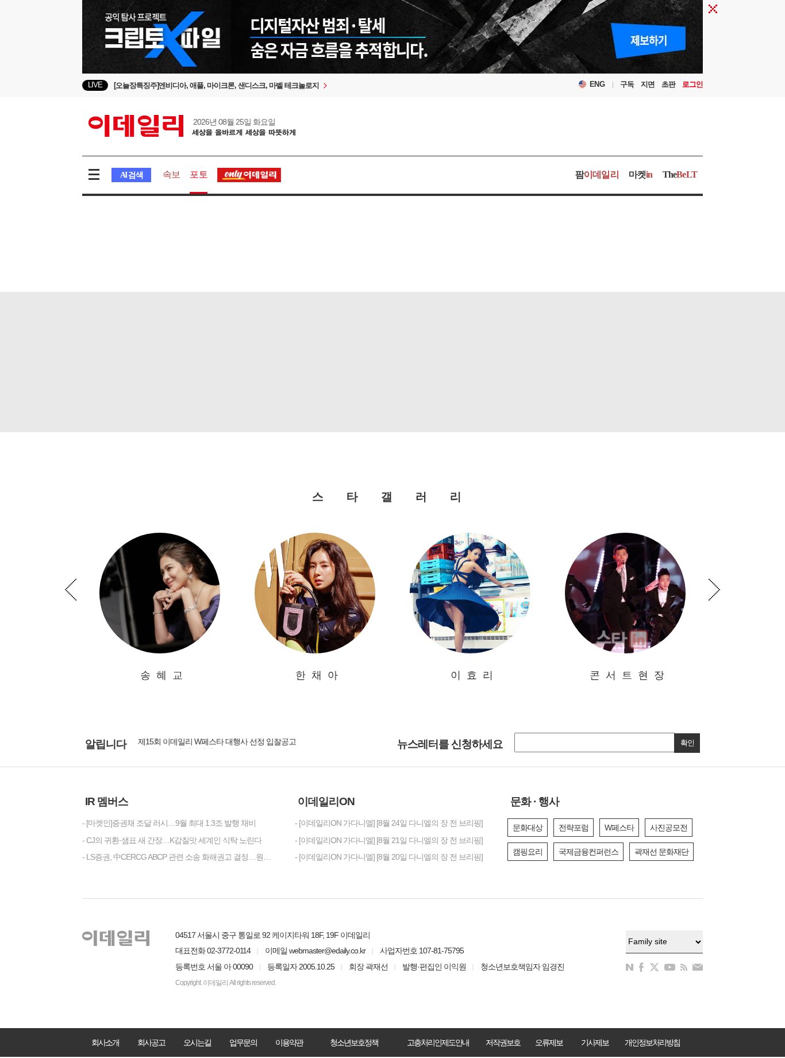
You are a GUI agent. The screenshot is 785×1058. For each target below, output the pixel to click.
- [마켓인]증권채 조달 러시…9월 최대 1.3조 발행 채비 (169, 823)
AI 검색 (131, 175)
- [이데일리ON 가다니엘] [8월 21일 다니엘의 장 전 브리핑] (389, 840)
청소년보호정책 (354, 1042)
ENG (597, 84)
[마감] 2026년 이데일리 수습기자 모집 (199, 744)
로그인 (692, 84)
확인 (687, 742)
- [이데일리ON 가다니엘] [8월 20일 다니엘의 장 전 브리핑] (389, 856)
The (680, 174)
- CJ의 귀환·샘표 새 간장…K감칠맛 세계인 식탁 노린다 (171, 840)
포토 (198, 174)
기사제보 (595, 1042)
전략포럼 (573, 827)
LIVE (95, 84)
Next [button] (714, 590)
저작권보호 (503, 1042)
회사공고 (151, 1042)
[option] (299, 85)
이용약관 (289, 1042)
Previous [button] (70, 590)
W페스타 (619, 827)
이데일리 (192, 125)
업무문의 (243, 1042)
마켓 (641, 174)
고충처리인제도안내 (438, 1042)
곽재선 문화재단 (661, 851)
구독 (627, 84)
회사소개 (105, 1042)
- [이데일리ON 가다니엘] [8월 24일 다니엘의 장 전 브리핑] (389, 823)
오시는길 (197, 1042)
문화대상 (527, 827)
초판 (668, 84)
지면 (648, 84)
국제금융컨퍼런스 (588, 851)
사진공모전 (668, 827)
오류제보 (549, 1042)
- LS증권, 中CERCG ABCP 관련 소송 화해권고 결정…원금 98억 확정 (180, 856)
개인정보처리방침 (652, 1042)
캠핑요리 (527, 851)
